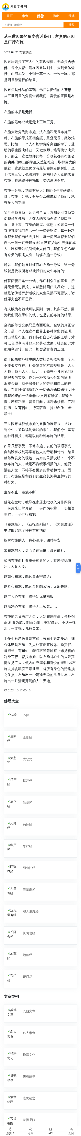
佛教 (40, 15)
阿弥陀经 (29, 868)
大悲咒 (27, 759)
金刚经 (27, 737)
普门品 (27, 976)
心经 (26, 715)
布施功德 (25, 52)
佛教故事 (29, 1076)
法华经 (27, 802)
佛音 (56, 16)
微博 (71, 16)
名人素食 (29, 1033)
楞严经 (27, 781)
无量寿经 (29, 889)
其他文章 (29, 1011)
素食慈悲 (29, 1098)
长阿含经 (29, 933)
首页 (9, 16)
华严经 (27, 846)
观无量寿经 (31, 911)
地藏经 (27, 955)
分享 (78, 567)
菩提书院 (29, 1120)
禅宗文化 (29, 1054)
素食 (25, 16)
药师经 (27, 824)
